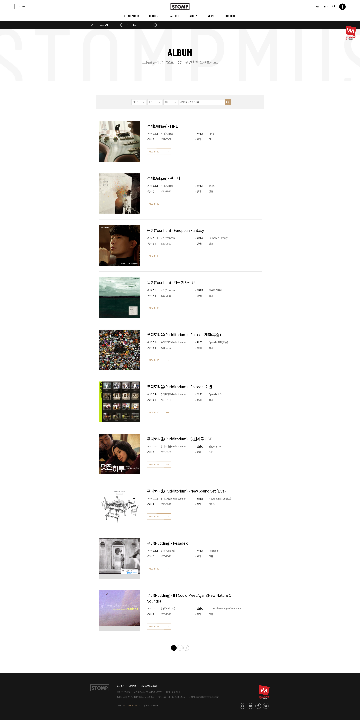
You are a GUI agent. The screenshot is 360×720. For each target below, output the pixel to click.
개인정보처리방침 (149, 686)
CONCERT (154, 16)
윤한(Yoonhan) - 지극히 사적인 (171, 283)
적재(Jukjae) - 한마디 (163, 178)
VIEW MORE (154, 151)
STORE (22, 6)
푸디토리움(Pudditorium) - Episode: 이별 (179, 387)
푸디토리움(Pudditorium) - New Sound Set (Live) (186, 491)
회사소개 (120, 686)
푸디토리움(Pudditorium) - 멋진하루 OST (179, 439)
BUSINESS (230, 16)
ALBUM (193, 16)
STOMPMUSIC (131, 16)
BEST (135, 25)
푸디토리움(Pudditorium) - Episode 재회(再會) (184, 335)
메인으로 (91, 25)
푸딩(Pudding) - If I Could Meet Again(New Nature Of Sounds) (190, 598)
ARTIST (174, 16)
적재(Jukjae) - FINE (162, 126)
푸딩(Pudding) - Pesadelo (167, 543)
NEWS (211, 16)
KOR (318, 6)
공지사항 (133, 686)
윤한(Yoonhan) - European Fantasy (175, 230)
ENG (326, 6)
